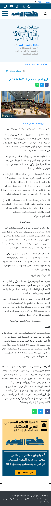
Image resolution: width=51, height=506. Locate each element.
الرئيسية (45, 498)
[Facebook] (29, 6)
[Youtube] (11, 6)
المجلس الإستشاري (33, 498)
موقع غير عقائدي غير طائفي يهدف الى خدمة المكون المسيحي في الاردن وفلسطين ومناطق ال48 (25, 459)
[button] (25, 460)
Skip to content (44, 2)
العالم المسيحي (9, 498)
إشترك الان (44, 501)
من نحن (20, 498)
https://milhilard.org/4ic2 (37, 64)
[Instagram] (5, 6)
